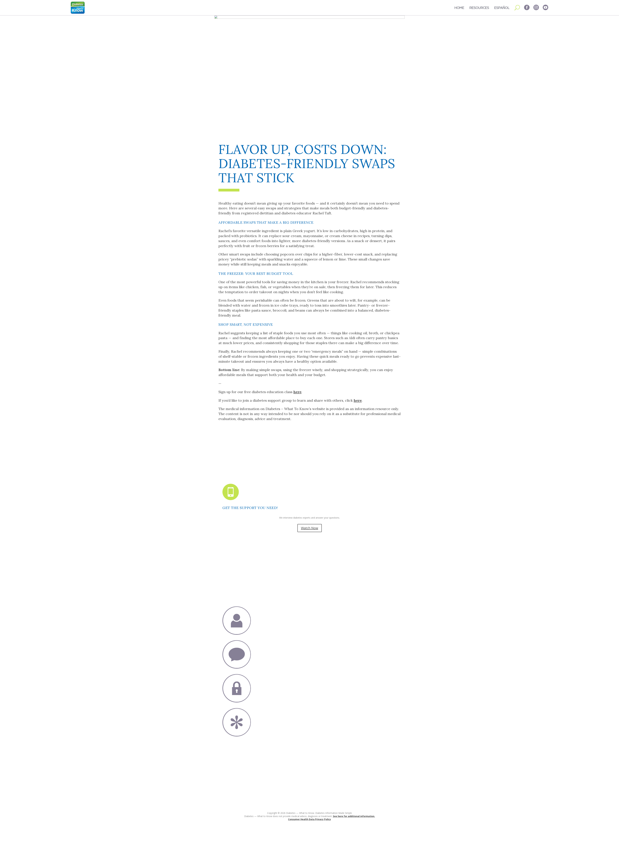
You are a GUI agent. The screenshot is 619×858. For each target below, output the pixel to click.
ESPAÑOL (501, 7)
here (297, 392)
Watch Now (309, 528)
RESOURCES (479, 7)
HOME (459, 7)
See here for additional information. (354, 816)
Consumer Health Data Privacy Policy (309, 819)
